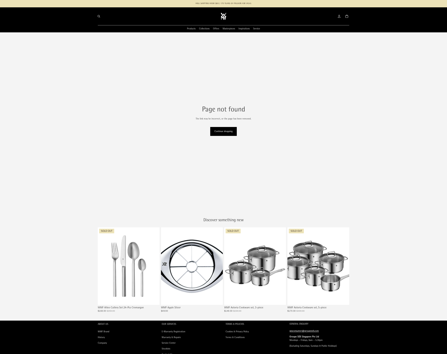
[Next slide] (154, 266)
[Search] (99, 16)
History (101, 337)
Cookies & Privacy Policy (237, 332)
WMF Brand (103, 332)
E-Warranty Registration (173, 332)
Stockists (166, 349)
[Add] (217, 299)
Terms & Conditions (235, 337)
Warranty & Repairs (171, 337)
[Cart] (347, 16)
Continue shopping (223, 131)
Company (102, 343)
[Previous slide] (103, 266)
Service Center (169, 343)
